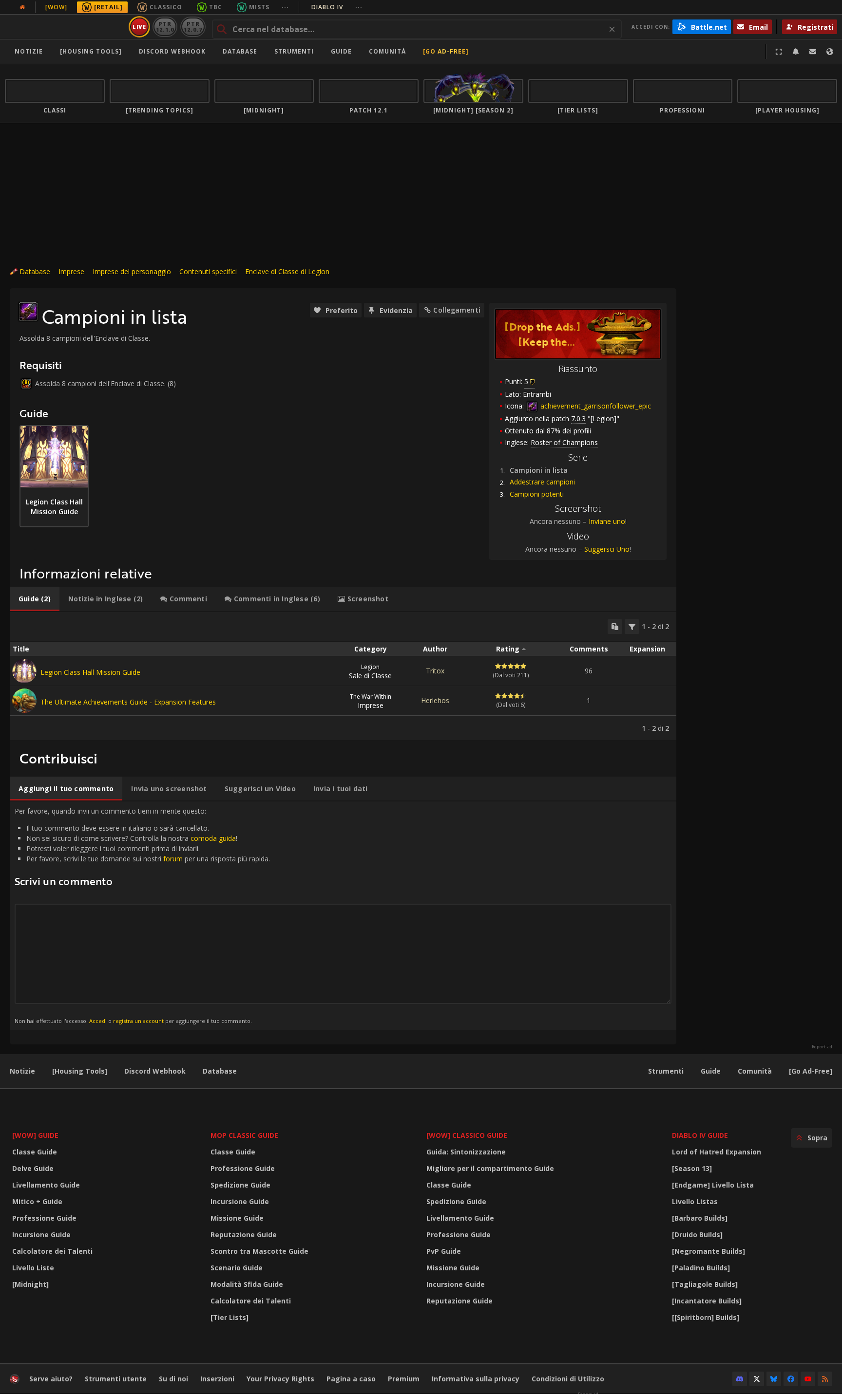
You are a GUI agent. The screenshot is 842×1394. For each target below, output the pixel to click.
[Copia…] (615, 626)
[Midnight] (30, 1284)
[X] (756, 1379)
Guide (341, 51)
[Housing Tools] (79, 1071)
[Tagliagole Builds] (705, 1284)
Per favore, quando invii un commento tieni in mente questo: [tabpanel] (142, 915)
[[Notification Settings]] (795, 51)
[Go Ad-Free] (446, 51)
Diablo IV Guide (700, 1135)
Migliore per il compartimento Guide (490, 1168)
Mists (259, 7)
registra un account (138, 1020)
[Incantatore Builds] (707, 1300)
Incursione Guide (41, 1234)
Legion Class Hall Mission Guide (90, 672)
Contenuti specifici (208, 271)
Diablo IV (337, 7)
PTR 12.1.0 (165, 26)
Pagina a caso (351, 1378)
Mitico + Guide (37, 1201)
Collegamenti (456, 310)
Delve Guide (33, 1168)
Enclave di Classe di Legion (287, 271)
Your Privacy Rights (280, 1378)
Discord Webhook (172, 51)
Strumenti (666, 1071)
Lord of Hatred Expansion (716, 1151)
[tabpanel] (343, 676)
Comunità (387, 51)
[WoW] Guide (35, 1135)
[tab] (34, 599)
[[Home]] (65, 27)
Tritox (435, 670)
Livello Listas (695, 1201)
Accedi (98, 1020)
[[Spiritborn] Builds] (705, 1317)
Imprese (71, 271)
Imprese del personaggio (132, 271)
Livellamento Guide (46, 1185)
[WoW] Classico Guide (466, 1135)
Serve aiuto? (51, 1378)
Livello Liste (33, 1267)
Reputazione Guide (243, 1234)
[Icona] (28, 311)
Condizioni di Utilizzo (568, 1378)
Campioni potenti (537, 494)
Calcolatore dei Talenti (52, 1251)
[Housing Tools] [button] (91, 51)
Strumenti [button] (294, 51)
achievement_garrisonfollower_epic (594, 405)
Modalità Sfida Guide (246, 1284)
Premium (404, 1378)
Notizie (29, 51)
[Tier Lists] (229, 1317)
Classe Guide (34, 1151)
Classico (166, 7)
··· (285, 7)
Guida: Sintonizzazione (466, 1151)
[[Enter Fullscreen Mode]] (778, 51)
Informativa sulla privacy (475, 1378)
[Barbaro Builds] (699, 1218)
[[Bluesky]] (773, 1379)
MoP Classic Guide (244, 1135)
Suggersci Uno (607, 549)
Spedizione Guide (240, 1185)
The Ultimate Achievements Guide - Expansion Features (128, 701)
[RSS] (825, 1379)
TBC (215, 7)
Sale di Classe (370, 671)
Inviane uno (607, 521)
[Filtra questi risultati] (632, 626)
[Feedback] (812, 51)
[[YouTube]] (808, 1379)
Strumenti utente (116, 1378)
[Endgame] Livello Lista (713, 1185)
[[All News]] (22, 7)
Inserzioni (217, 1378)
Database (240, 51)
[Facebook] (791, 1379)
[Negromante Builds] (708, 1251)
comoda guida (213, 838)
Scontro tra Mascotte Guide (259, 1251)
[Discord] (739, 1379)
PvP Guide (443, 1251)
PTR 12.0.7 (193, 26)
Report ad (822, 1046)
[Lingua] (830, 51)
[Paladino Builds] (701, 1267)
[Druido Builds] (697, 1234)
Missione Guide (237, 1218)
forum (173, 858)
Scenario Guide (236, 1267)
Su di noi (173, 1378)
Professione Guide (44, 1218)
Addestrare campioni (542, 481)
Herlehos (435, 700)
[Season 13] (692, 1168)
